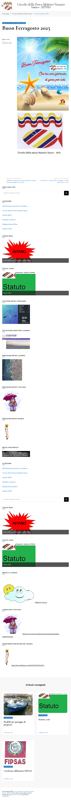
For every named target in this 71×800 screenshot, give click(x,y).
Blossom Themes (16, 795)
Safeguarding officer (10, 224)
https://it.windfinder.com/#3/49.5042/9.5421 (27, 665)
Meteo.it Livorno (41, 602)
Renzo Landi (6, 39)
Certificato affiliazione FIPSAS (18, 771)
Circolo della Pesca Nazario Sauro (14, 23)
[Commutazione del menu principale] (2, 5)
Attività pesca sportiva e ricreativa (14, 206)
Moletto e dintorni (9, 220)
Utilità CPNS (7, 229)
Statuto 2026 (7, 293)
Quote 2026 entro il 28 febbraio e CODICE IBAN (17, 260)
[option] (35, 251)
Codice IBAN (7, 215)
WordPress (5, 796)
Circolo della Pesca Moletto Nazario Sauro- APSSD (41, 5)
